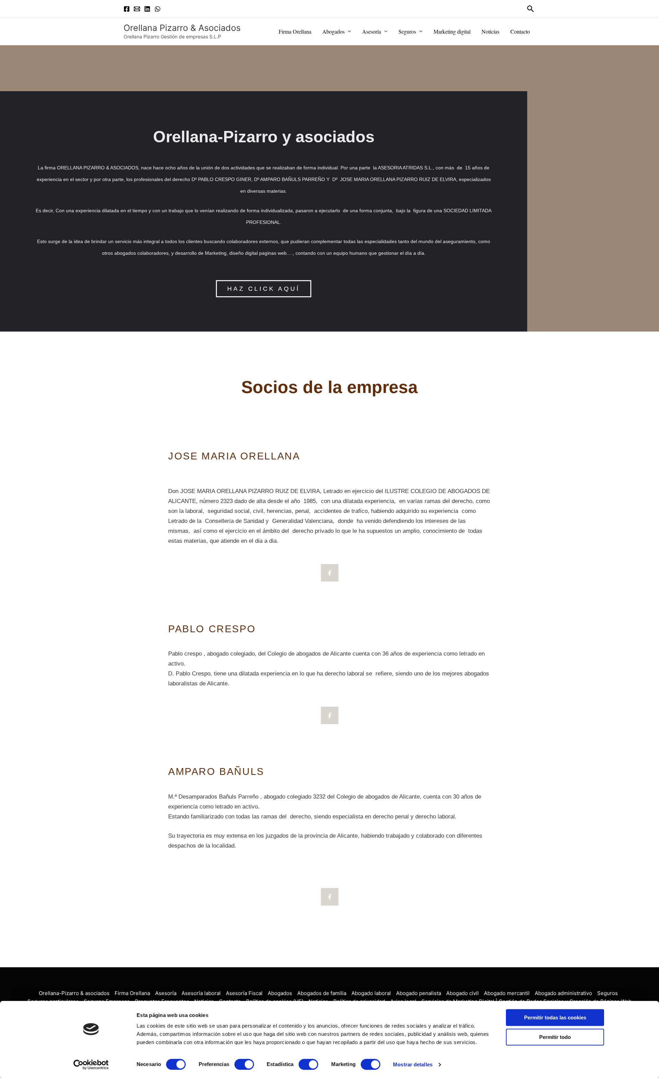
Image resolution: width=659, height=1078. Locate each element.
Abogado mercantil (507, 993)
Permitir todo (555, 1037)
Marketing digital (452, 31)
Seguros (407, 31)
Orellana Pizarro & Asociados (182, 28)
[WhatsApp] (157, 9)
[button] (530, 8)
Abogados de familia (321, 993)
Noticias (490, 31)
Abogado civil (462, 993)
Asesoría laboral (201, 993)
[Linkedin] (147, 9)
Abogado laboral (371, 993)
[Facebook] (127, 9)
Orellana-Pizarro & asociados (74, 993)
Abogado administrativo (563, 993)
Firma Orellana (295, 31)
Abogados (333, 31)
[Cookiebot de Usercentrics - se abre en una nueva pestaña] (91, 1064)
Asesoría (371, 31)
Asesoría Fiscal (244, 993)
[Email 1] (137, 9)
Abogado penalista (418, 993)
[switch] (244, 1064)
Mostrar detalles (412, 1064)
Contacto (520, 31)
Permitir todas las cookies (555, 1017)
